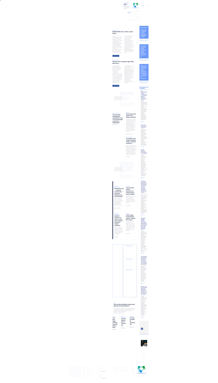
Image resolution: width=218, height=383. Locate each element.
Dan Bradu (128, 156)
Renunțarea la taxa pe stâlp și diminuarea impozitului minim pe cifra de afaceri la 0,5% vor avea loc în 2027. (144, 290)
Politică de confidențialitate (122, 369)
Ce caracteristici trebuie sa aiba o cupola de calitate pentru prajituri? (117, 270)
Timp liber (128, 186)
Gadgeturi (132, 316)
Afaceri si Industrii (115, 113)
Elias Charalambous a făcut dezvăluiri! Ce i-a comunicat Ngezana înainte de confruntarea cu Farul (144, 95)
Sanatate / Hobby (129, 245)
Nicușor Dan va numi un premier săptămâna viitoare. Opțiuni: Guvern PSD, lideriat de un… (143, 51)
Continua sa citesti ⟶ (144, 40)
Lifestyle (127, 213)
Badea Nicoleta (115, 124)
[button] (147, 15)
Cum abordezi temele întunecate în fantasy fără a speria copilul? (130, 191)
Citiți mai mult (115, 55)
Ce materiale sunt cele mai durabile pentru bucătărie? (117, 292)
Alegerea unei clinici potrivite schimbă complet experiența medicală (130, 273)
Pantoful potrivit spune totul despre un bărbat (131, 115)
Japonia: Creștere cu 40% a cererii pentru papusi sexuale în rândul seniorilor (118, 220)
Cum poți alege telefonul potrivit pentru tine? (115, 322)
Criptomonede (144, 357)
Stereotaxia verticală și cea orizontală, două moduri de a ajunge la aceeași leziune (130, 250)
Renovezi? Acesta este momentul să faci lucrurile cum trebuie (117, 260)
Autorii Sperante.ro (123, 327)
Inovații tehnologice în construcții (123, 322)
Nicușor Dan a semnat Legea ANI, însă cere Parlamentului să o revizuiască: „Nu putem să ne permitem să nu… (107, 375)
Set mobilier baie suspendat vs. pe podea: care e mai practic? (117, 281)
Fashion (127, 112)
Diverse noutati (115, 30)
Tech (115, 302)
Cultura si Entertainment (117, 187)
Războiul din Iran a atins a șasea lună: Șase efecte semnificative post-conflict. (106, 369)
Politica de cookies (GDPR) (122, 370)
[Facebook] (148, 6)
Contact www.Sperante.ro (121, 367)
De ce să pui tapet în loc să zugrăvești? (144, 126)
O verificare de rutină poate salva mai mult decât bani (117, 250)
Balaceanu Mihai (129, 133)
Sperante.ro (137, 376)
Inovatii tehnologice (123, 317)
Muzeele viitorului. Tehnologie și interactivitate (144, 151)
